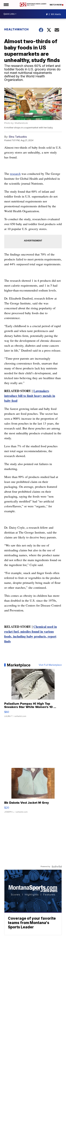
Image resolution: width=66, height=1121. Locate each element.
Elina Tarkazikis (18, 136)
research (15, 173)
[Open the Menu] (6, 4)
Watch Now (56, 5)
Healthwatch (16, 29)
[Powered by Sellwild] (57, 866)
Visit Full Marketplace (50, 665)
